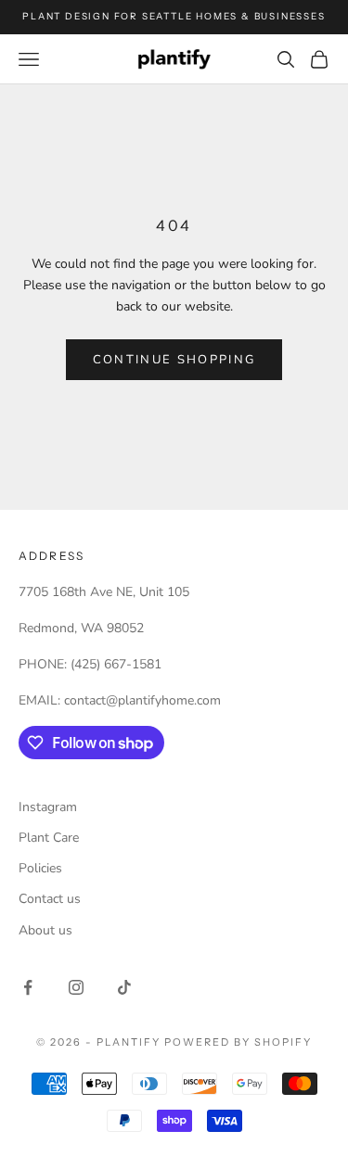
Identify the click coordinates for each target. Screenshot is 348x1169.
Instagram (48, 807)
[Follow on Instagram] (76, 987)
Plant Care (49, 837)
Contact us (50, 899)
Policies (40, 868)
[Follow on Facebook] (28, 987)
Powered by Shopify (238, 1042)
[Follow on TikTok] (124, 987)
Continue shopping (174, 359)
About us (45, 930)
